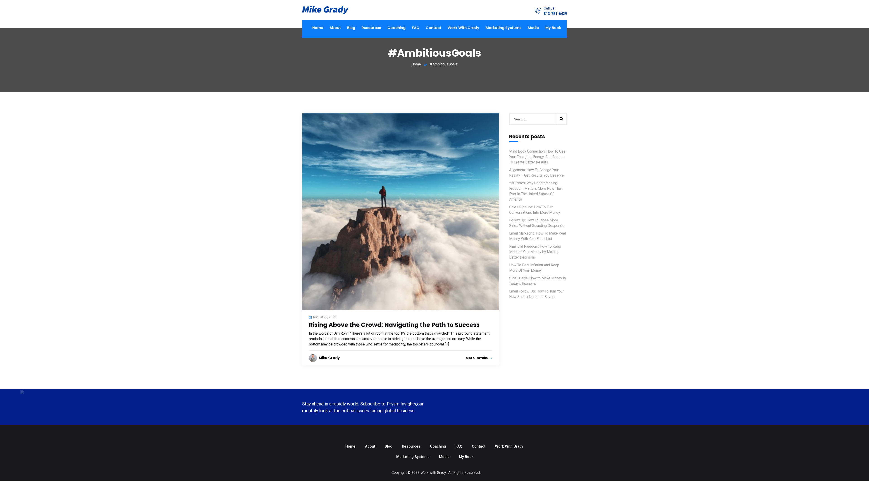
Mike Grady (329, 357)
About (335, 27)
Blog (351, 27)
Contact (433, 27)
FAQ (415, 27)
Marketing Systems (503, 27)
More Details (477, 358)
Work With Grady (463, 27)
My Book (553, 27)
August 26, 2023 (324, 317)
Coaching (396, 27)
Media (533, 27)
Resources (371, 27)
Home (317, 27)
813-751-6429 (555, 14)
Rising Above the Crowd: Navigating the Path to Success (394, 325)
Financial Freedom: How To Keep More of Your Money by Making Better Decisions (535, 251)
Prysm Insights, (402, 404)
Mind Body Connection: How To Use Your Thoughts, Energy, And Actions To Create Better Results (537, 156)
